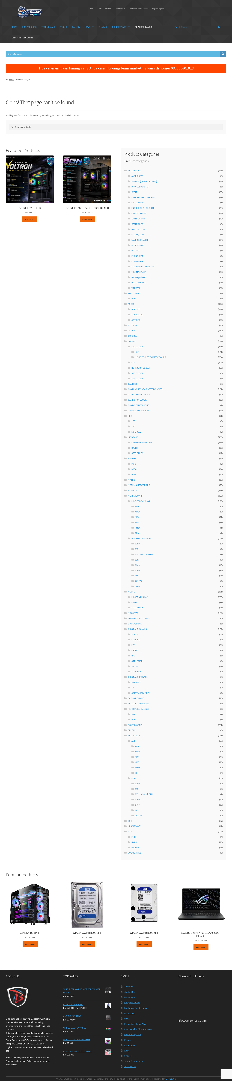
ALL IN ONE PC (134, 293)
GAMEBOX (132, 383)
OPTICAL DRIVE (135, 623)
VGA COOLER (137, 378)
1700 (137, 570)
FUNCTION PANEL (139, 213)
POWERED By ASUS (143, 27)
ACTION (134, 634)
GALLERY (76, 27)
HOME (14, 27)
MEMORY (132, 458)
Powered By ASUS (132, 1034)
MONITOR (132, 490)
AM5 (137, 522)
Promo (127, 1039)
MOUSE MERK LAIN (139, 597)
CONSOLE (132, 335)
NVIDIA (134, 842)
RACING (134, 650)
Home (91, 8)
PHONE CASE (137, 256)
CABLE (134, 192)
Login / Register (158, 8)
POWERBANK (137, 261)
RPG (133, 655)
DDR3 (133, 463)
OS (132, 687)
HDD (130, 415)
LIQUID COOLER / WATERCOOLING (150, 357)
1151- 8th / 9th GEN (144, 794)
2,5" (133, 421)
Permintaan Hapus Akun (135, 1024)
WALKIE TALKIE (134, 852)
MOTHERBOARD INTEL (141, 538)
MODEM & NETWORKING (139, 485)
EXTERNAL (136, 431)
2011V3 (138, 581)
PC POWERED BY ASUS (138, 708)
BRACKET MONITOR (140, 186)
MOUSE (131, 591)
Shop (126, 1050)
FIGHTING (135, 639)
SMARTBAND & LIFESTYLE (143, 266)
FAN (133, 362)
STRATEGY (136, 671)
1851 (137, 575)
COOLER (132, 341)
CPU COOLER (137, 346)
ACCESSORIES (134, 170)
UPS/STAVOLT (134, 826)
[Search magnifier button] (223, 54)
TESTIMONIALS (48, 27)
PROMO (63, 27)
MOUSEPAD (133, 613)
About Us (108, 8)
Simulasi (128, 1055)
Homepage (129, 997)
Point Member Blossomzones (138, 1029)
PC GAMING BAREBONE (138, 703)
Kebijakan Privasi (132, 1002)
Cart (99, 8)
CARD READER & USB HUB (143, 197)
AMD (133, 714)
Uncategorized (138, 277)
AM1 (137, 506)
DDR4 (133, 469)
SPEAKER (135, 320)
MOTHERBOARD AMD (141, 501)
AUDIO (131, 303)
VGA (130, 831)
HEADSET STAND (138, 229)
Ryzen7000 (129, 1045)
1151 (137, 549)
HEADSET (135, 309)
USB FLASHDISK (138, 282)
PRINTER (132, 730)
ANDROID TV (137, 176)
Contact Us (120, 8)
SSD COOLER (137, 373)
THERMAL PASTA (138, 271)
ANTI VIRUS (136, 682)
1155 (137, 559)
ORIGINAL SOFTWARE (138, 677)
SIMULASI (103, 27)
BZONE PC (132, 325)
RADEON (135, 847)
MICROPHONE (137, 245)
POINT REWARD (119, 27)
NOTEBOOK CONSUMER (139, 618)
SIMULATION (137, 661)
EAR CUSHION (137, 202)
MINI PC (131, 479)
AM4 (137, 517)
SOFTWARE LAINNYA (140, 693)
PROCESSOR (134, 735)
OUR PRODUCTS (29, 27)
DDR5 (133, 474)
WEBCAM (135, 288)
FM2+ (137, 527)
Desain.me (171, 1078)
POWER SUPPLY (135, 725)
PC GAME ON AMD (136, 698)
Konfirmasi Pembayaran (139, 8)
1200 (137, 565)
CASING (131, 330)
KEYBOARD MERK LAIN (141, 442)
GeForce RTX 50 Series (22, 37)
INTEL (133, 298)
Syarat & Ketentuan (133, 1061)
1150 (137, 543)
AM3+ (137, 511)
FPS (133, 645)
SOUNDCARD (137, 314)
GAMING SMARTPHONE (138, 405)
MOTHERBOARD (135, 495)
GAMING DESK (137, 224)
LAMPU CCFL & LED (140, 240)
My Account (129, 1013)
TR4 (137, 533)
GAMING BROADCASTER (139, 394)
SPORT (134, 666)
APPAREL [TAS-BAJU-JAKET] (144, 181)
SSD (130, 820)
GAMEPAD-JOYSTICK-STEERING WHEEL (145, 389)
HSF (137, 352)
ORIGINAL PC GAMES (137, 629)
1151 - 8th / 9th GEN (144, 554)
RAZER (134, 447)
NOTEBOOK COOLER (140, 367)
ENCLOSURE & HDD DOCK (143, 208)
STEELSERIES (137, 453)
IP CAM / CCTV (137, 234)
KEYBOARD (133, 437)
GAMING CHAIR (138, 218)
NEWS (87, 27)
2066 (137, 586)
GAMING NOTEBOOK (137, 399)
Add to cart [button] (30, 219)
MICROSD (135, 250)
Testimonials (130, 1066)
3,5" (133, 426)
